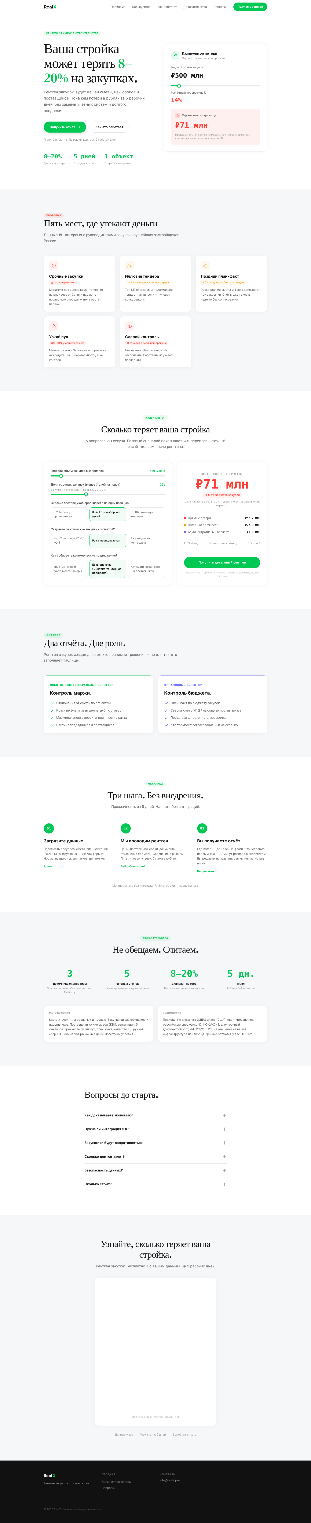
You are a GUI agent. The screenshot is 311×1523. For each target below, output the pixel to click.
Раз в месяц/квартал (106, 540)
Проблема (118, 7)
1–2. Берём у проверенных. (63, 514)
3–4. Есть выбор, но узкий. (106, 514)
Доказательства (195, 7)
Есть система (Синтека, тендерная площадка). (106, 569)
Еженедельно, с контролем (141, 540)
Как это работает (109, 127)
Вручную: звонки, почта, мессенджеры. (68, 569)
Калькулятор (141, 7)
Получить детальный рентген (222, 562)
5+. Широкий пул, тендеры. (142, 514)
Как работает (167, 7)
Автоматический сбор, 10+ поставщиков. (146, 569)
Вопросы (220, 7)
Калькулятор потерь (116, 1482)
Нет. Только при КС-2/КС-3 (69, 540)
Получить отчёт (62, 127)
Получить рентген (250, 6)
